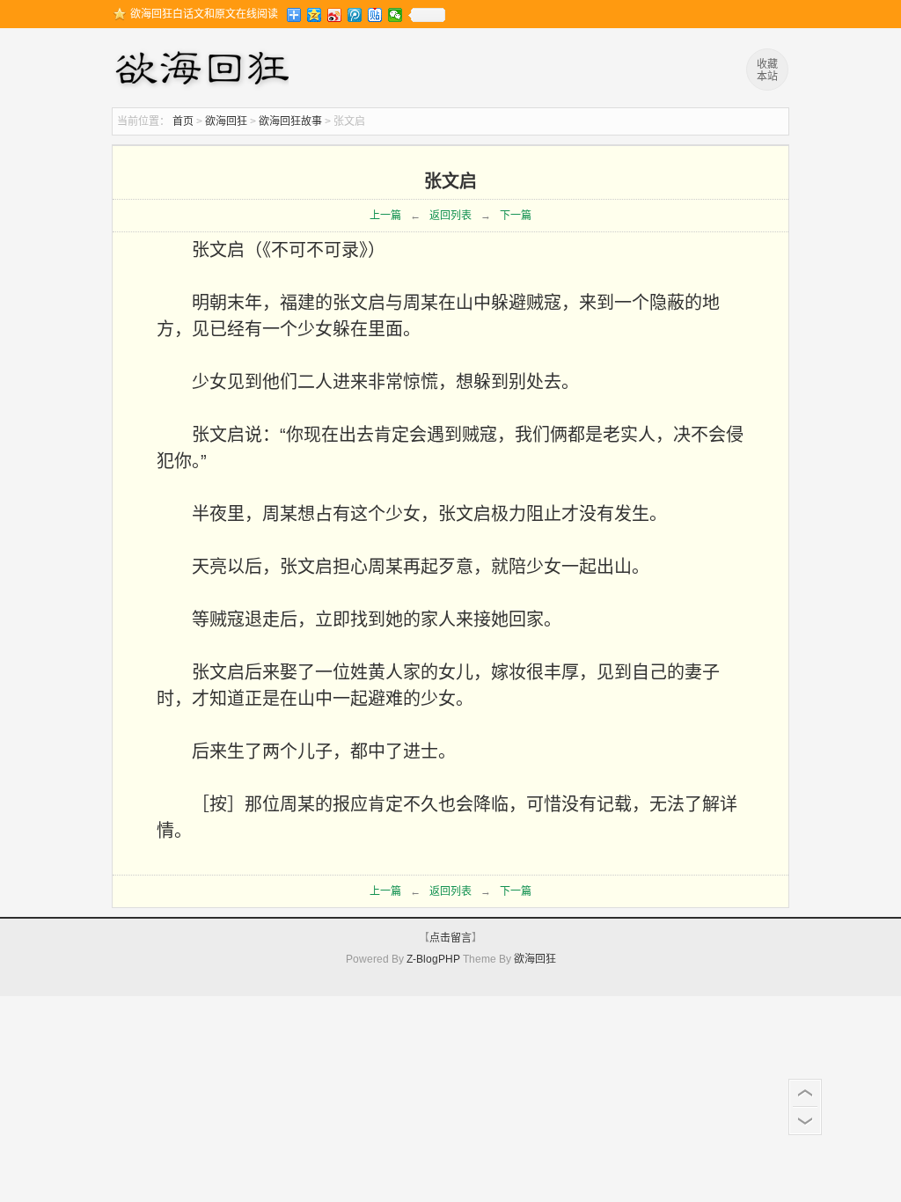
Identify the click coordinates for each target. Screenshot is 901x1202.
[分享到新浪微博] (334, 15)
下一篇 (515, 215)
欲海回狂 (205, 70)
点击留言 (450, 938)
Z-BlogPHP (433, 959)
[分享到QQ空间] (314, 15)
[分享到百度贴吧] (375, 15)
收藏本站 (767, 70)
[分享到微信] (395, 15)
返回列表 (450, 215)
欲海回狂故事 (290, 121)
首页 (183, 121)
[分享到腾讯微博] (355, 15)
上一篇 (385, 215)
